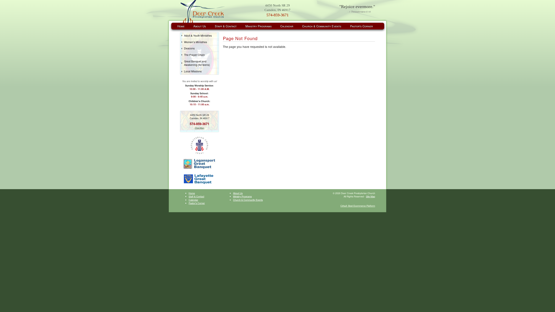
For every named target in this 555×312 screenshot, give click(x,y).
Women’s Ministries (195, 42)
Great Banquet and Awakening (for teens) (197, 63)
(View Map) (199, 128)
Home (180, 26)
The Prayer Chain (194, 55)
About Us (199, 26)
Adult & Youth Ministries (198, 35)
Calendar (286, 26)
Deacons (189, 48)
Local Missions (193, 71)
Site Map (370, 196)
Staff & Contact (226, 26)
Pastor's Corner (361, 26)
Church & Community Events (321, 26)
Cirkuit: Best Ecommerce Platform (357, 205)
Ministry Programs (258, 26)
